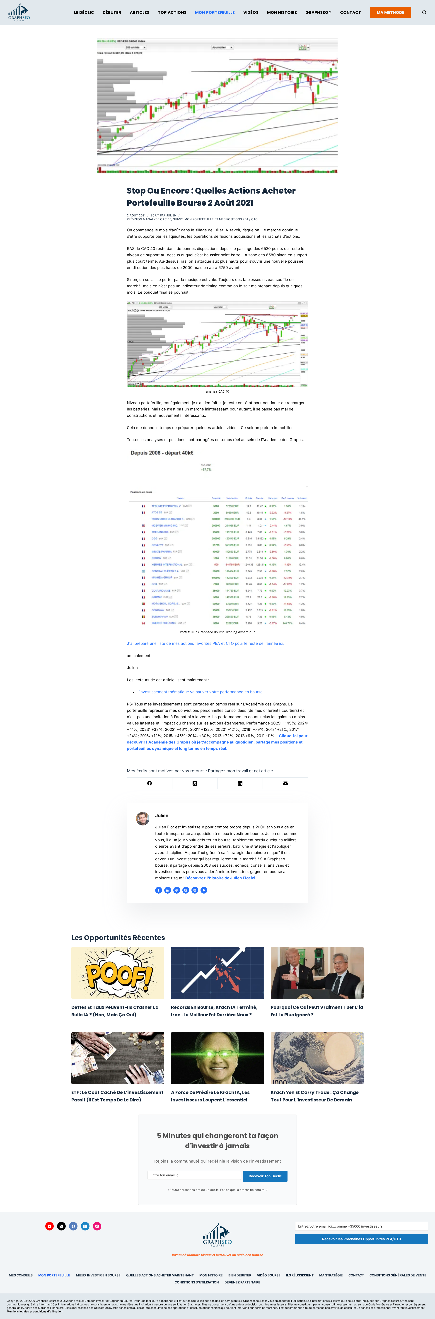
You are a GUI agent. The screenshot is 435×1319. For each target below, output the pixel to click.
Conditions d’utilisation (197, 1282)
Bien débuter (239, 1275)
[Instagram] (97, 1226)
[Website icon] (176, 890)
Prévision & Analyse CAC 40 (149, 219)
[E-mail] (285, 783)
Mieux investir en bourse (98, 1275)
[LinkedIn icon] (167, 890)
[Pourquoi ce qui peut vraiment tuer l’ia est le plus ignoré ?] (317, 973)
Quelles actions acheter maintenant (160, 1275)
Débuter (112, 12)
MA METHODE (390, 12)
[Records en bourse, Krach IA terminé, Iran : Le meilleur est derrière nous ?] (217, 973)
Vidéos (251, 12)
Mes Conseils (21, 1275)
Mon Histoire (282, 12)
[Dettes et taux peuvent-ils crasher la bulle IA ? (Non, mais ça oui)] (117, 973)
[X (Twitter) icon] (185, 890)
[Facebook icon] (158, 890)
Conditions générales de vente (398, 1275)
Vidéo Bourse (268, 1275)
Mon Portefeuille (215, 12)
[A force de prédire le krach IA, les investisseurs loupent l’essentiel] (217, 1058)
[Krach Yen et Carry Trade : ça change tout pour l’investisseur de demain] (317, 1058)
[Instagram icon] (194, 890)
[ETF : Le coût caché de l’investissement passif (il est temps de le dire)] (117, 1058)
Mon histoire (211, 1275)
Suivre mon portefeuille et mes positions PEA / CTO (215, 219)
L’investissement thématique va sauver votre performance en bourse (200, 692)
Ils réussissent (300, 1275)
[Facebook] (149, 783)
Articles (139, 12)
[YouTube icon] (204, 890)
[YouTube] (49, 1226)
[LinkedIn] (240, 783)
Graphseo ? (318, 12)
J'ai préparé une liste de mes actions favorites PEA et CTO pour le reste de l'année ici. (205, 643)
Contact (350, 12)
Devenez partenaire (242, 1282)
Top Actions (172, 12)
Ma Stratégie (331, 1275)
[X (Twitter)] (195, 783)
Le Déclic (84, 12)
